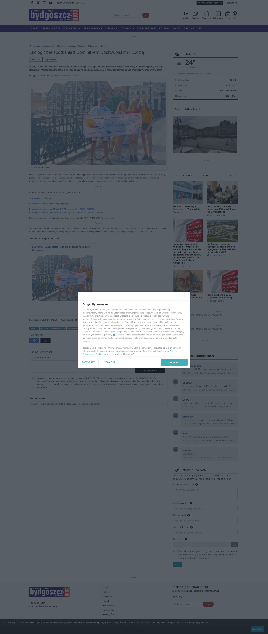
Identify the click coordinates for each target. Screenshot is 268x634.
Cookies (99, 354)
